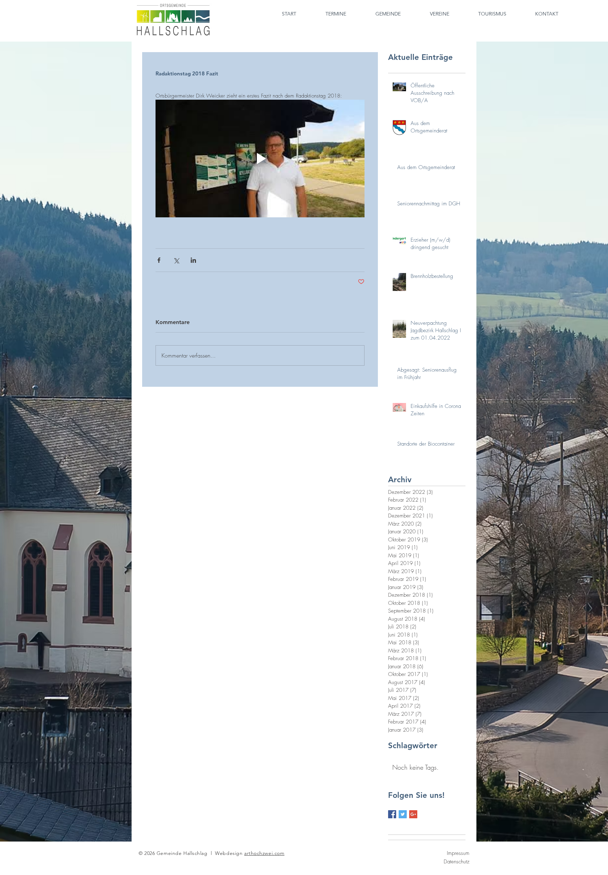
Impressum (458, 853)
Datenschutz (456, 861)
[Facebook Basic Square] (392, 814)
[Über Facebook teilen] (159, 260)
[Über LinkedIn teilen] (193, 260)
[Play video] (260, 158)
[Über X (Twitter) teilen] (176, 260)
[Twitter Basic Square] (403, 814)
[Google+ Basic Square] (413, 814)
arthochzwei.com (264, 853)
